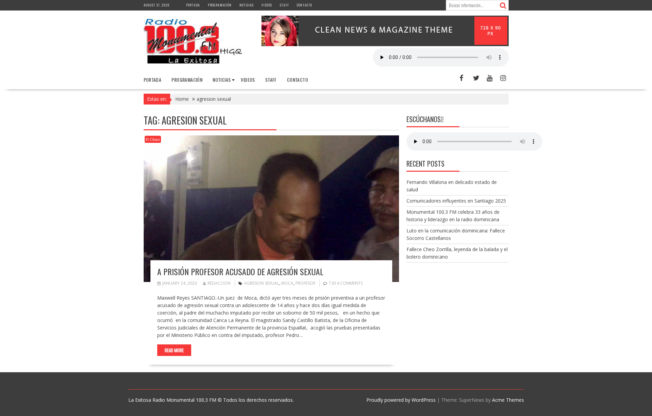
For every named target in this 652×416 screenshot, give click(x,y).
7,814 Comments (346, 283)
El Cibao (153, 139)
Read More (174, 350)
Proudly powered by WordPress (401, 400)
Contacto (304, 4)
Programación (220, 4)
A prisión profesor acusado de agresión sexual (240, 271)
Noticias (246, 4)
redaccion (219, 283)
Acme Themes (508, 400)
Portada (193, 4)
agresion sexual (261, 283)
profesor (305, 283)
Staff (284, 4)
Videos (266, 4)
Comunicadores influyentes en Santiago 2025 (456, 200)
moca (287, 283)
